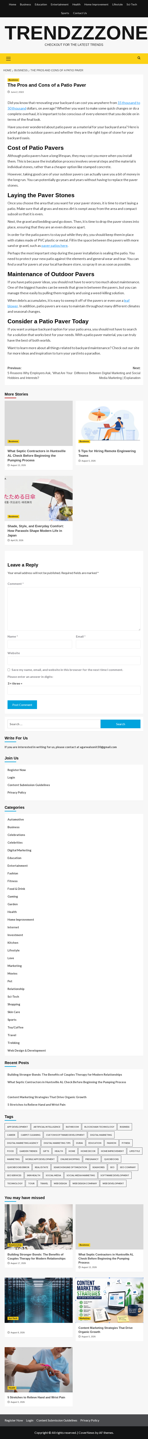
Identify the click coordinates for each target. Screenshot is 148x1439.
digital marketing (101, 1135)
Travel (12, 1035)
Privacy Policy (17, 792)
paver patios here (54, 245)
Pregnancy (91, 1159)
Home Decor (88, 1151)
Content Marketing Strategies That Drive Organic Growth (47, 1097)
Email (81, 636)
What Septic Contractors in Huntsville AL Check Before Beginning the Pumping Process (37, 455)
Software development (115, 1175)
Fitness (13, 881)
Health (76, 4)
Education (41, 4)
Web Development (113, 1183)
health (59, 1151)
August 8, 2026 (18, 1332)
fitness (126, 1143)
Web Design (60, 1183)
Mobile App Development (40, 1159)
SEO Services (14, 1175)
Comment (16, 583)
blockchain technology (99, 1127)
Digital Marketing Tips (57, 1143)
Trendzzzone (76, 33)
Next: (107, 373)
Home (12, 4)
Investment (15, 935)
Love (11, 958)
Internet (13, 927)
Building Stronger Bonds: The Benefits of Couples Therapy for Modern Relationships (65, 1074)
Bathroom (72, 1127)
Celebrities (15, 842)
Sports (65, 13)
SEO (112, 1167)
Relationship (16, 989)
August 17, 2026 (18, 1263)
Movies (12, 973)
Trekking (14, 1042)
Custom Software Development (65, 1135)
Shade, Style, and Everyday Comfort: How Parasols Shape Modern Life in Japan (36, 530)
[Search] (139, 58)
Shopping (14, 1004)
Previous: (40, 373)
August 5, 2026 (89, 461)
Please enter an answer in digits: (30, 676)
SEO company (128, 1167)
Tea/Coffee (16, 1027)
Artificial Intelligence (47, 1127)
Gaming (13, 896)
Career (11, 1135)
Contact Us (80, 13)
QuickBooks (111, 1159)
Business (25, 4)
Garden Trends (28, 1151)
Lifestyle (117, 4)
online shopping (70, 1159)
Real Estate (41, 1167)
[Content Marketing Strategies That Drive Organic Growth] (110, 1300)
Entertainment (60, 4)
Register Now (17, 770)
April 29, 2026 (17, 540)
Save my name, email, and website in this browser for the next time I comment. (67, 669)
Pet (10, 981)
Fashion (13, 873)
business (125, 1127)
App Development (17, 1127)
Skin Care (14, 1012)
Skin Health (33, 1175)
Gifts (46, 1151)
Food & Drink (16, 888)
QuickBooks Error (18, 1167)
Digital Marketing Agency (22, 1143)
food (10, 1151)
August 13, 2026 (18, 465)
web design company (84, 1183)
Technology (15, 1183)
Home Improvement (96, 4)
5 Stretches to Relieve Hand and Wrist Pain (37, 1104)
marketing (13, 1159)
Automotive (16, 819)
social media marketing (81, 1175)
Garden (13, 904)
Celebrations (16, 834)
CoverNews (86, 1432)
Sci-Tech (132, 4)
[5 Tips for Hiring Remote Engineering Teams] (110, 423)
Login (11, 777)
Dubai (79, 1143)
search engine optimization (70, 1167)
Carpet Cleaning (30, 1135)
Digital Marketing (19, 850)
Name (13, 636)
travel (44, 1183)
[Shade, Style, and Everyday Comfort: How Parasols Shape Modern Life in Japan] (39, 498)
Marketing (15, 965)
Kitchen (13, 942)
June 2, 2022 (17, 92)
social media (53, 1175)
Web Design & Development (27, 1050)
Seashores (98, 1167)
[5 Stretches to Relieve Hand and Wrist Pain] (39, 1369)
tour (31, 1183)
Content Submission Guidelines (29, 785)
